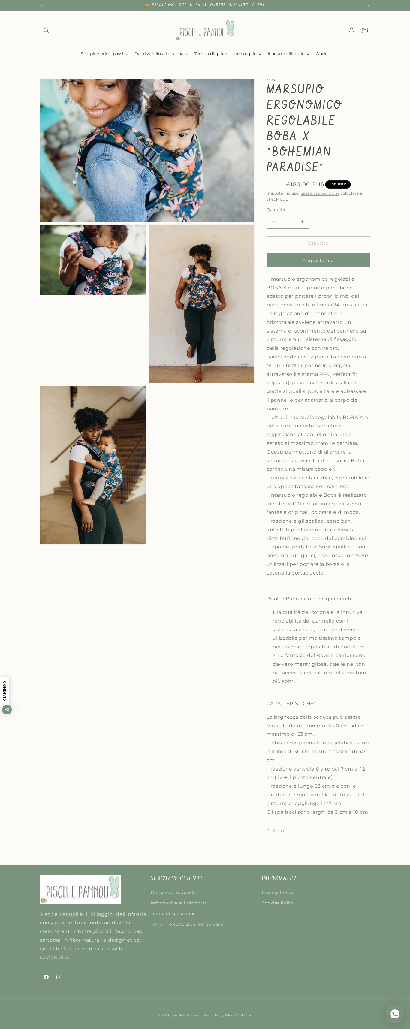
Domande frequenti (173, 892)
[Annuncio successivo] (368, 5)
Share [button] (279, 830)
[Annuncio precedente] (42, 5)
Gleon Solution (238, 1015)
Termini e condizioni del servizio (187, 924)
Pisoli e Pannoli (186, 1015)
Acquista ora (318, 260)
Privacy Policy (278, 892)
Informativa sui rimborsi (178, 903)
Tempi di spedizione (173, 913)
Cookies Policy (278, 903)
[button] (46, 30)
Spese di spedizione (320, 193)
